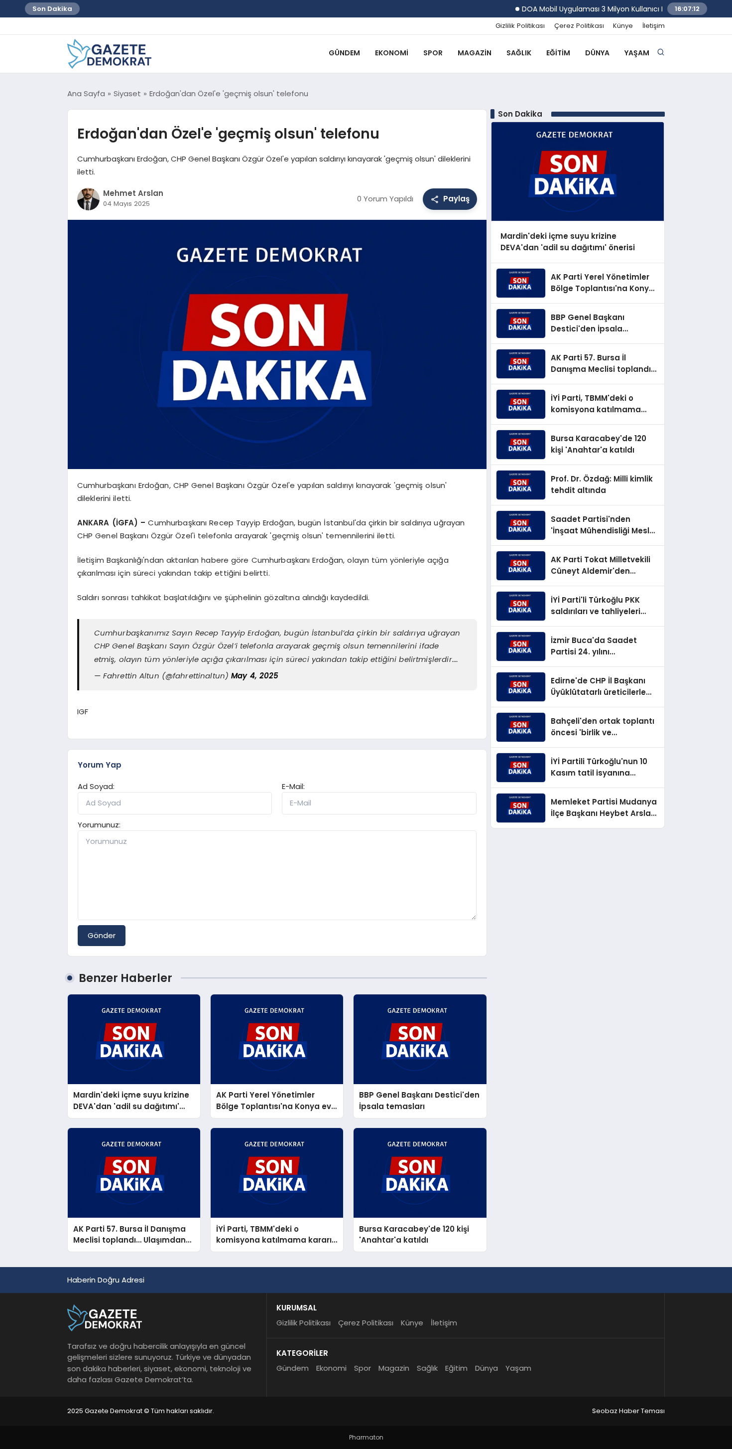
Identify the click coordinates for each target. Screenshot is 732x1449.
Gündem (344, 53)
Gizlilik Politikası (520, 25)
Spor (433, 53)
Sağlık (518, 53)
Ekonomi (391, 53)
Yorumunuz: (99, 824)
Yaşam (636, 53)
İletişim (653, 25)
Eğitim (558, 53)
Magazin (474, 53)
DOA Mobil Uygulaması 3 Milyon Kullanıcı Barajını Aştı (589, 9)
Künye (623, 25)
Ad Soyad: (96, 786)
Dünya (597, 53)
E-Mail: (293, 786)
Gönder (102, 935)
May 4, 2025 (254, 675)
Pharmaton (366, 1437)
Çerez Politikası (579, 25)
